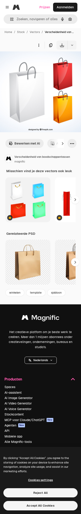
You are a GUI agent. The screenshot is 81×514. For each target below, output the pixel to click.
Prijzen (44, 7)
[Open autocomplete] (10, 19)
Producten (13, 379)
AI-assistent (13, 393)
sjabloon (56, 292)
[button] (41, 360)
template (36, 292)
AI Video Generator (18, 403)
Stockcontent (14, 414)
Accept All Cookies (40, 505)
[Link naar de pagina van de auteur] (8, 159)
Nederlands (40, 360)
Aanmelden (65, 7)
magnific (19, 161)
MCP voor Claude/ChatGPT (28, 420)
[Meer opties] (38, 45)
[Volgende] (62, 143)
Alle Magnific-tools (18, 442)
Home (8, 32)
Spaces (9, 387)
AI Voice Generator (18, 409)
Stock (21, 32)
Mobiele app (13, 436)
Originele (29, 60)
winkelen (14, 292)
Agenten (14, 425)
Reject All (40, 493)
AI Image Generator (18, 398)
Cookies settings (40, 480)
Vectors (35, 32)
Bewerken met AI (27, 143)
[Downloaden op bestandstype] (72, 45)
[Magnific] (40, 318)
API (6, 431)
